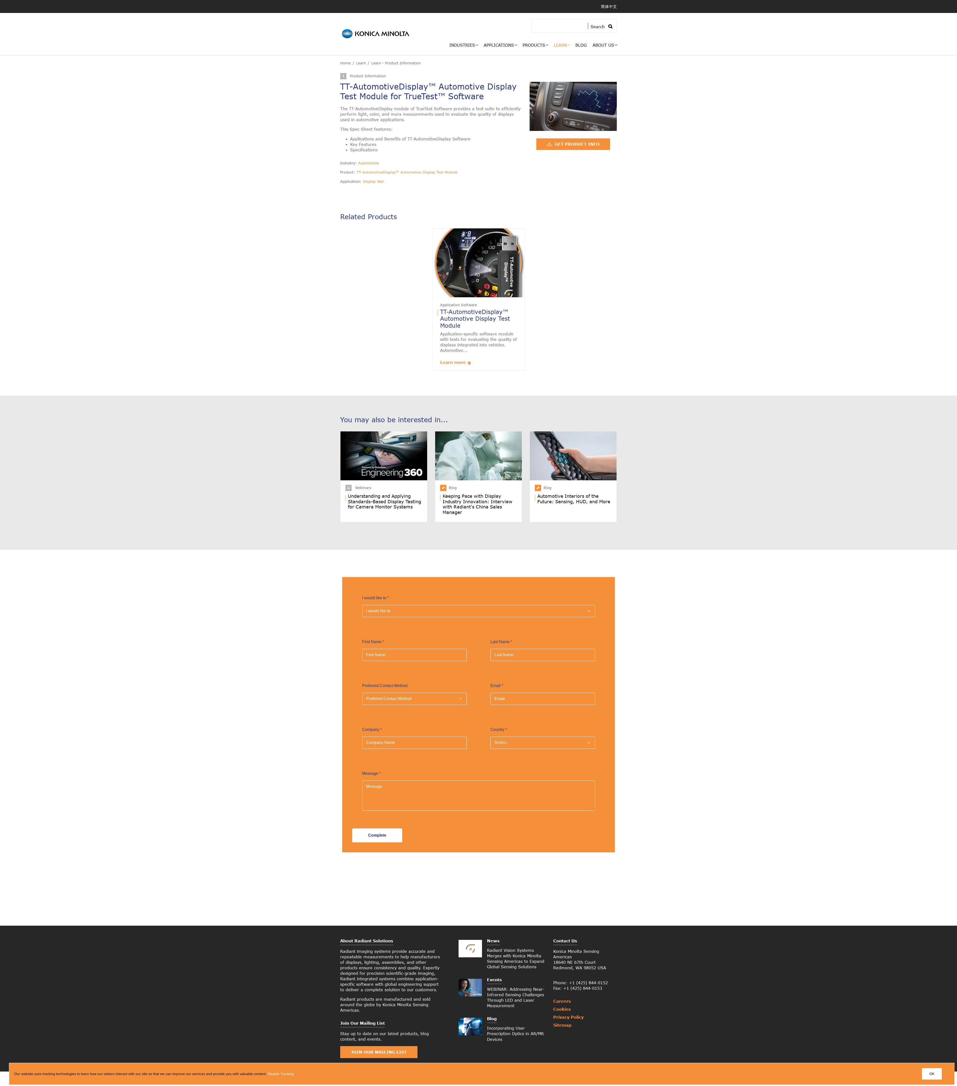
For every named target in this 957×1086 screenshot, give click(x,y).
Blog (581, 45)
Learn (560, 45)
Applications (499, 45)
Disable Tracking (281, 1074)
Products (534, 45)
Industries (462, 45)
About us (603, 45)
